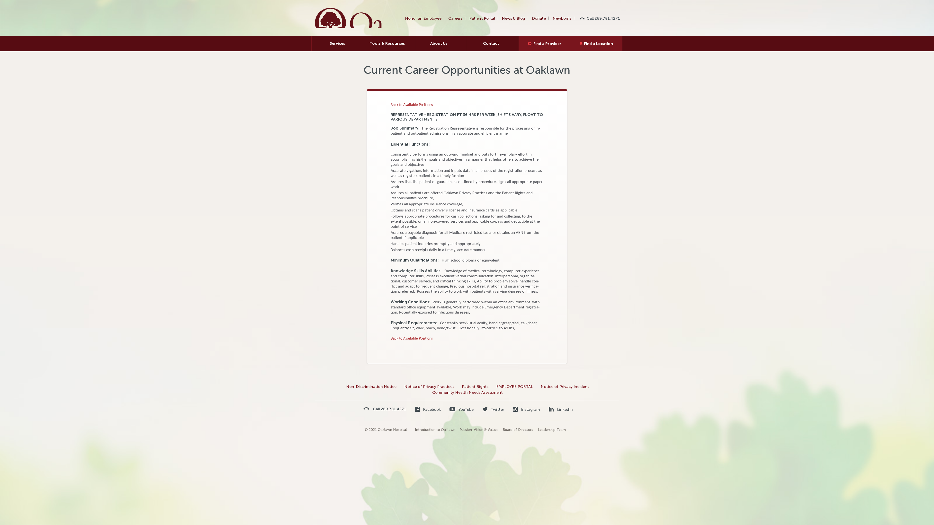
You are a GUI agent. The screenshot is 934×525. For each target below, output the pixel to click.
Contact (491, 43)
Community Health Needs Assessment (467, 392)
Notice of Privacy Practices (429, 386)
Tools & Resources (387, 43)
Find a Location (598, 43)
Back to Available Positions (412, 105)
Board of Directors (518, 430)
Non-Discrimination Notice (371, 386)
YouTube (465, 409)
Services (337, 43)
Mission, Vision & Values (479, 430)
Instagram (530, 409)
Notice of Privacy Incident (565, 386)
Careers (455, 18)
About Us (439, 43)
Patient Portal (482, 18)
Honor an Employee (423, 18)
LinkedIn (564, 409)
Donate (539, 18)
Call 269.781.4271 (603, 18)
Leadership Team (552, 430)
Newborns (562, 18)
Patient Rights (475, 386)
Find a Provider (547, 43)
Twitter (497, 409)
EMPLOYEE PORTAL (514, 386)
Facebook (431, 409)
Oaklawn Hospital (348, 18)
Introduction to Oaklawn (435, 430)
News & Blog (513, 18)
